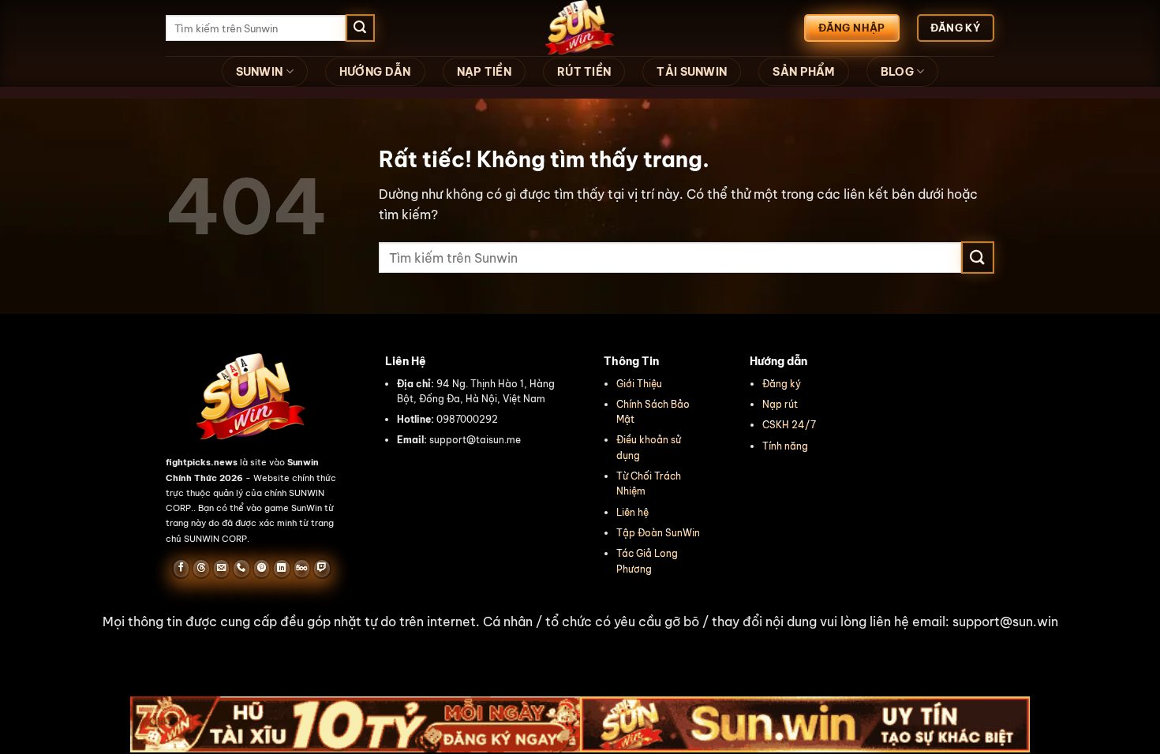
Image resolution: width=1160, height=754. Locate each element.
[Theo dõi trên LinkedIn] (281, 568)
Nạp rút (780, 404)
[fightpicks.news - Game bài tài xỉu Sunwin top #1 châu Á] (580, 28)
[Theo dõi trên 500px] (302, 568)
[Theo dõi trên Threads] (201, 568)
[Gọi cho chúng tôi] (241, 568)
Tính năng (785, 446)
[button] (580, 622)
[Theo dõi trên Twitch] (321, 568)
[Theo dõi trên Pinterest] (262, 568)
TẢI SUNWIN (692, 72)
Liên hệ (632, 512)
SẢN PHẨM (803, 72)
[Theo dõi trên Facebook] (181, 568)
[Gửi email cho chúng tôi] (221, 568)
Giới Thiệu (639, 384)
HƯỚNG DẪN (375, 72)
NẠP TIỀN (484, 72)
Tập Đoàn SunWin (658, 533)
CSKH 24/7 (789, 425)
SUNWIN (259, 72)
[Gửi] (360, 28)
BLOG (897, 72)
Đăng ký (781, 384)
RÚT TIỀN (584, 72)
